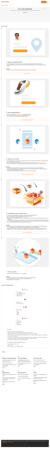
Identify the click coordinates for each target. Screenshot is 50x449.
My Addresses (25, 217)
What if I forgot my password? (7, 362)
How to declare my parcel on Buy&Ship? (40, 361)
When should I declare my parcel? (38, 360)
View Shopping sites (27, 232)
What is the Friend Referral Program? (24, 378)
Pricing (46, 229)
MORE (3, 367)
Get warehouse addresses (27, 119)
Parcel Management (41, 162)
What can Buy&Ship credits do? (23, 374)
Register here (27, 73)
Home (2, 5)
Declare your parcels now (27, 174)
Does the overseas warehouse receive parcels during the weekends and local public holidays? (8, 378)
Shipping (6, 5)
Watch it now (25, 12)
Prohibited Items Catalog (19, 114)
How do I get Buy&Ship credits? (23, 376)
